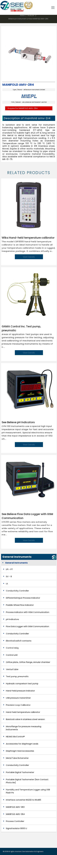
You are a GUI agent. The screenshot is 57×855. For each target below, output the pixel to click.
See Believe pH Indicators (18, 422)
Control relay (12, 647)
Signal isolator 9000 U (16, 828)
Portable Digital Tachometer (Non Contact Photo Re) (27, 781)
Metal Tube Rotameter (17, 758)
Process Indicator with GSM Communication (27, 612)
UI (7, 583)
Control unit (12, 655)
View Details (29, 256)
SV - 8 (9, 576)
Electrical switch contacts (18, 640)
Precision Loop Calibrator (18, 705)
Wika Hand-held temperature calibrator (28, 238)
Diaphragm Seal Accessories (20, 750)
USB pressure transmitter (18, 697)
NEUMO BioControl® (15, 736)
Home (22, 15)
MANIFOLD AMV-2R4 (18, 85)
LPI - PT (9, 569)
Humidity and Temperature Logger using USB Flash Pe (28, 791)
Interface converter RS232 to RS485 (23, 799)
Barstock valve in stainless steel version (25, 719)
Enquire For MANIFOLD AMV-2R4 (23, 108)
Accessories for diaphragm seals (22, 743)
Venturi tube (12, 669)
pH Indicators (12, 619)
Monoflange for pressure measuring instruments (23, 728)
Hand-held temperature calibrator (23, 712)
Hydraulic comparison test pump (22, 683)
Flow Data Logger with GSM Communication (27, 626)
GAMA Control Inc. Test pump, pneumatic (21, 328)
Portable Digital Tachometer (20, 772)
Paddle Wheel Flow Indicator (20, 605)
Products (31, 15)
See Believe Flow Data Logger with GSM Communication (27, 516)
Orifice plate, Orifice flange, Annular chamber (28, 662)
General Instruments (16, 562)
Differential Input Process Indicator (23, 597)
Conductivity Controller (17, 590)
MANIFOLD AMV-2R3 (15, 807)
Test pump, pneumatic (17, 676)
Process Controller (15, 821)
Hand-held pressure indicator (20, 690)
